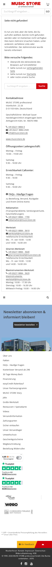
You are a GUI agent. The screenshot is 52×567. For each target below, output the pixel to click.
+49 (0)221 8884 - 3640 (18, 252)
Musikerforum (11, 550)
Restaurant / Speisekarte (15, 406)
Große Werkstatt (11, 402)
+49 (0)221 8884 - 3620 (18, 273)
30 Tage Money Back (13, 374)
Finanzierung (9, 379)
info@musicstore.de (18, 133)
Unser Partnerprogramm (15, 388)
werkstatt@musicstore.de (20, 233)
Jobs (5, 397)
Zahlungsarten (10, 420)
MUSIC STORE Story (12, 392)
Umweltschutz (10, 434)
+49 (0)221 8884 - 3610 (18, 230)
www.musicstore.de (15, 139)
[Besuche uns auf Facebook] (21, 564)
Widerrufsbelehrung (24, 553)
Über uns (7, 355)
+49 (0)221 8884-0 (16, 126)
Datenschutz (40, 550)
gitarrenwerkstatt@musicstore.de (24, 255)
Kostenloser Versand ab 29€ (16, 369)
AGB (34, 553)
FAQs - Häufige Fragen (13, 365)
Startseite (31, 74)
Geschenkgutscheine (13, 439)
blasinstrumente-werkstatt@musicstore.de (18, 278)
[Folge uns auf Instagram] (26, 564)
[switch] (19, 457)
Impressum (29, 550)
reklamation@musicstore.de (22, 220)
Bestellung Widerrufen (14, 448)
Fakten (6, 360)
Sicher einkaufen (11, 425)
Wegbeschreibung (12, 444)
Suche (42, 86)
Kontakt (21, 550)
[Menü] (21, 455)
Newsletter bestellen (24, 324)
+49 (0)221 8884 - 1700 (18, 217)
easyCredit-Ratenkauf (13, 383)
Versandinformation (12, 416)
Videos (6, 411)
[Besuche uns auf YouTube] (32, 564)
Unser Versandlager (12, 430)
